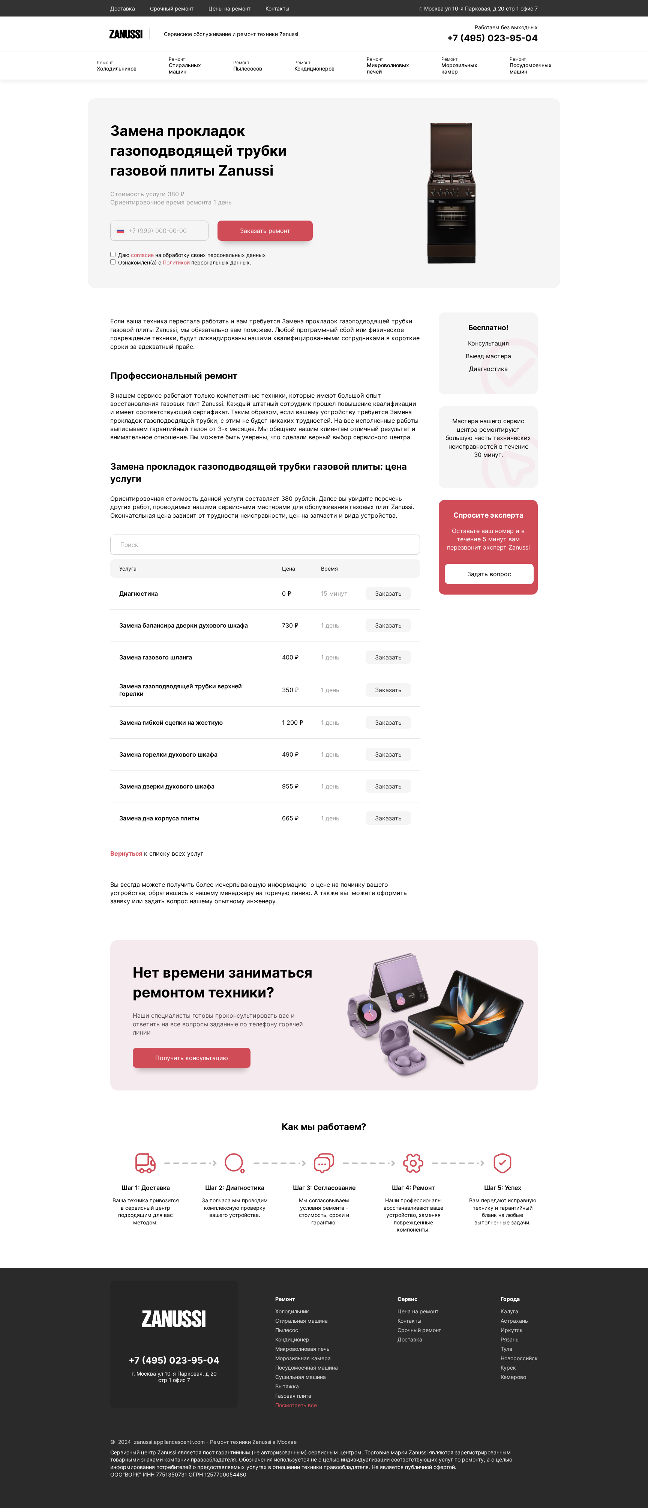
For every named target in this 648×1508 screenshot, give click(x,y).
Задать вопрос (489, 574)
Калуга (509, 1311)
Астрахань (514, 1320)
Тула (506, 1349)
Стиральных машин (185, 65)
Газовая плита (293, 1395)
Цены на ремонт (229, 8)
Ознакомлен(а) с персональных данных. (184, 262)
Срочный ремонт (172, 8)
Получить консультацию (191, 1058)
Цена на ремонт (418, 1311)
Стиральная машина (301, 1320)
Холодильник (292, 1311)
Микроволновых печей (388, 65)
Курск (508, 1367)
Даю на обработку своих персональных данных (191, 255)
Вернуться (126, 853)
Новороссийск (519, 1358)
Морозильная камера (303, 1358)
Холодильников (116, 66)
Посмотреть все (296, 1405)
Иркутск (512, 1330)
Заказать (388, 593)
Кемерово (513, 1377)
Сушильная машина (300, 1377)
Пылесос (286, 1330)
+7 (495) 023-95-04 (492, 38)
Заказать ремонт (265, 230)
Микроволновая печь (302, 1349)
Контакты (278, 8)
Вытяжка (287, 1386)
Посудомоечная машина (306, 1367)
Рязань (510, 1339)
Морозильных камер (459, 65)
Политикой (176, 262)
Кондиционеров (314, 66)
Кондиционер (292, 1339)
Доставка (122, 8)
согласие (142, 255)
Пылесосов (247, 66)
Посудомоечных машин (531, 65)
